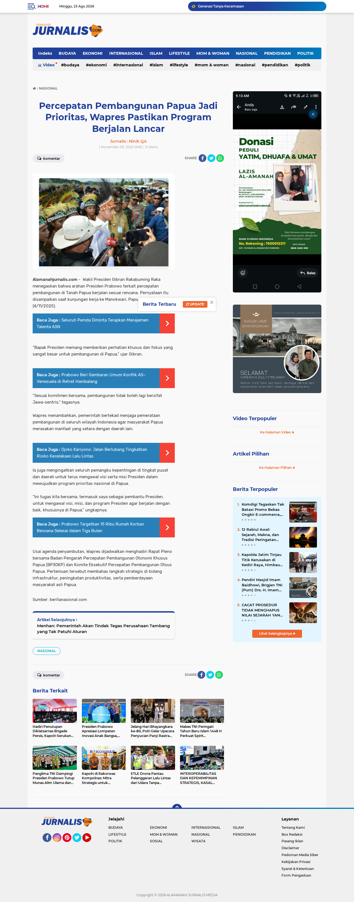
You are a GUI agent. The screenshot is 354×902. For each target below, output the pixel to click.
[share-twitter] (211, 158)
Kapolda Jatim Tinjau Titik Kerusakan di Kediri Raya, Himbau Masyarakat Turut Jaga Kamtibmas (263, 559)
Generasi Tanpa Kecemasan (221, 6)
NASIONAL (246, 53)
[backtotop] (177, 809)
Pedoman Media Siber (300, 855)
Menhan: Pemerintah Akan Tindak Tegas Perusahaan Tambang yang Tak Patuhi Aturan (103, 628)
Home (43, 6)
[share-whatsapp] (220, 158)
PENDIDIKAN (277, 53)
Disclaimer (290, 848)
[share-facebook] (202, 158)
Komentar (51, 158)
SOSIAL (156, 841)
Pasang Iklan (292, 841)
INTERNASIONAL (126, 53)
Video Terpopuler (255, 418)
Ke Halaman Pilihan (276, 468)
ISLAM (156, 53)
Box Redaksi (292, 834)
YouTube (90, 844)
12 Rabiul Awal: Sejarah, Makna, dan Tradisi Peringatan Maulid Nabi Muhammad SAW (260, 534)
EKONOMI (93, 53)
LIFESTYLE (179, 53)
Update (196, 304)
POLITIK (305, 53)
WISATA (198, 841)
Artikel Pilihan (251, 454)
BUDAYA (67, 53)
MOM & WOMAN (212, 53)
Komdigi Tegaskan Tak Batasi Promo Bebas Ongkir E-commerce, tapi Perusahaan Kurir (263, 509)
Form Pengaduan (296, 875)
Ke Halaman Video (276, 432)
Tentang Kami (293, 827)
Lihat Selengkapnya (276, 633)
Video (48, 64)
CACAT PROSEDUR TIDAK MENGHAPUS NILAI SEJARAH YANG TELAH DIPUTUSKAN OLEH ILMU (262, 610)
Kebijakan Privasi (296, 862)
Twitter (79, 844)
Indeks (45, 53)
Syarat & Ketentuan (298, 869)
